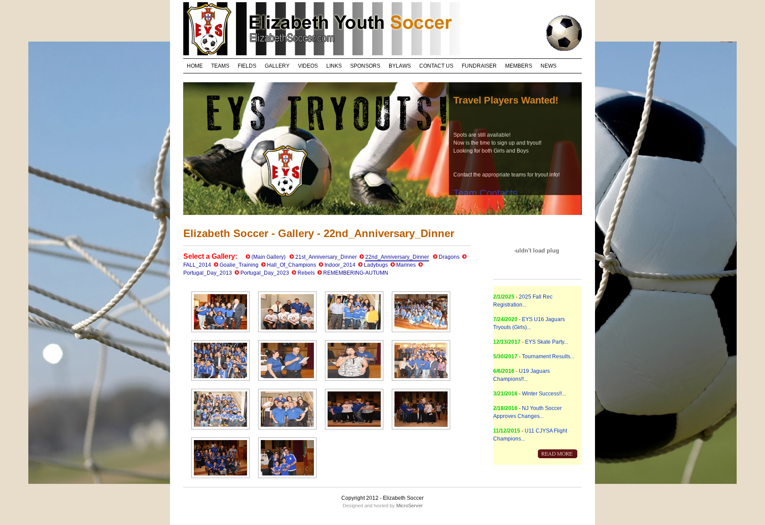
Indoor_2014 (340, 265)
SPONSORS (365, 66)
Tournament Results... (548, 356)
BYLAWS (400, 66)
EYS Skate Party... (546, 342)
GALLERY (277, 66)
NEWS (548, 66)
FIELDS (247, 66)
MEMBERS (518, 66)
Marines (406, 265)
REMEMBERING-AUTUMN (355, 273)
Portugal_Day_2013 (207, 273)
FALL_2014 (197, 265)
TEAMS (220, 66)
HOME (195, 66)
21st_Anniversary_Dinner (326, 257)
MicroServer (409, 505)
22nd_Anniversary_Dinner (397, 257)
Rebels (306, 273)
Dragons (449, 257)
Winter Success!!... (544, 394)
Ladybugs (376, 265)
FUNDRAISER (479, 66)
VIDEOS (308, 66)
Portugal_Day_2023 (264, 273)
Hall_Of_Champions (291, 265)
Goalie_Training (239, 265)
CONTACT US (436, 66)
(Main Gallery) (268, 257)
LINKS (334, 66)
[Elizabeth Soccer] (220, 334)
